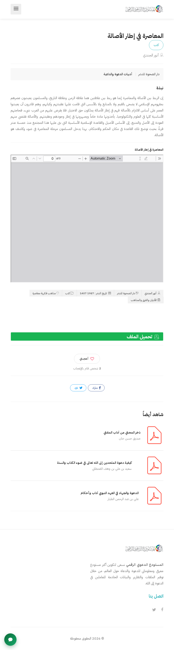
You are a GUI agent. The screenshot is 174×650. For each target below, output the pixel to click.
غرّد (76, 388)
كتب (156, 45)
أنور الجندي (151, 55)
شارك (95, 388)
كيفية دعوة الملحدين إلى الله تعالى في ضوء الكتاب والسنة (94, 462)
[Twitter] (154, 610)
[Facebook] (162, 610)
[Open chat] (10, 639)
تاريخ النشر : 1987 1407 (94, 293)
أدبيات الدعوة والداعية (118, 74)
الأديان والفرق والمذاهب (144, 300)
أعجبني (84, 358)
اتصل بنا (156, 596)
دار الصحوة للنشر (126, 293)
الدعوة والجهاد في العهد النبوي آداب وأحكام (110, 493)
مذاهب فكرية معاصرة (44, 293)
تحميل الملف (140, 336)
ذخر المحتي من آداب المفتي (122, 432)
